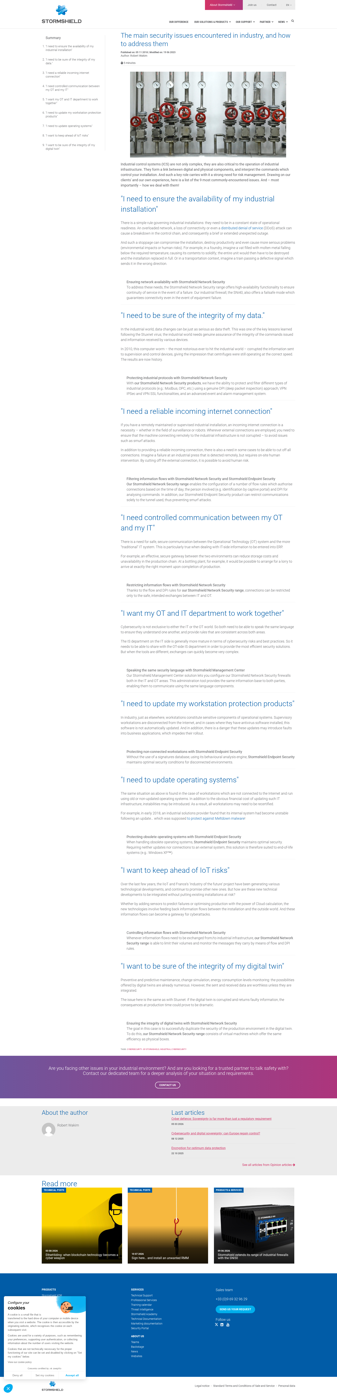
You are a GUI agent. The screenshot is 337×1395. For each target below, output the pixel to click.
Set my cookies (44, 1375)
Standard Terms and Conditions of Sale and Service (244, 1385)
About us (137, 1336)
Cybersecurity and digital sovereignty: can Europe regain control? (215, 1133)
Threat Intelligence (142, 1309)
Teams (135, 1342)
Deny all (17, 1375)
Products (49, 1289)
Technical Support (142, 1295)
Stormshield (221, 4)
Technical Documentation (146, 1318)
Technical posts (54, 1190)
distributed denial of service (242, 228)
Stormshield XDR (52, 1295)
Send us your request (235, 1309)
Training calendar (141, 1304)
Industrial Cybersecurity (173, 1049)
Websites (136, 1356)
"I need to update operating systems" (69, 126)
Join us (252, 4)
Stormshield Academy (144, 1314)
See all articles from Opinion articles (267, 1165)
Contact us (167, 1085)
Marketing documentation (146, 1323)
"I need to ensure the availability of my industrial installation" (70, 48)
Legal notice (202, 1385)
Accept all (72, 1375)
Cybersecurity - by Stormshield (143, 1049)
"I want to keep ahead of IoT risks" (67, 135)
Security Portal (140, 1328)
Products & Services (229, 1190)
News (134, 1351)
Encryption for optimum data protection (198, 1148)
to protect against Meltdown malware (216, 818)
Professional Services (144, 1300)
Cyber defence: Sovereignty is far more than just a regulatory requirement (221, 1119)
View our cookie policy (20, 1362)
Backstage (137, 1346)
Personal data (286, 1385)
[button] (8, 1388)
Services (137, 1289)
